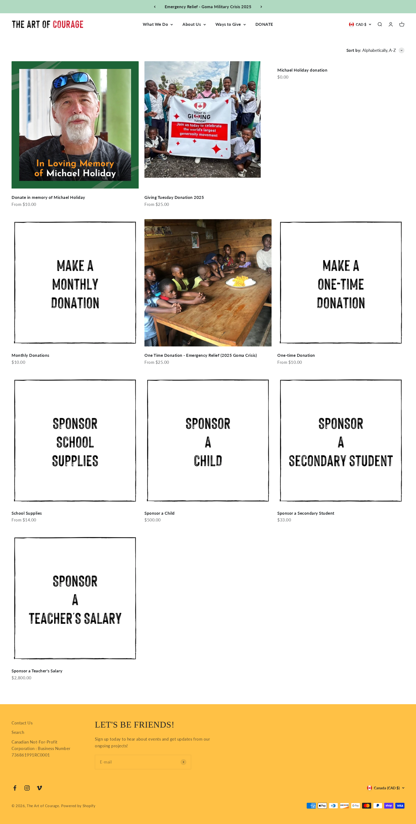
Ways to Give (228, 24)
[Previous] (155, 6)
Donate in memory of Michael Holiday (48, 197)
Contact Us (22, 722)
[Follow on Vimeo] (39, 788)
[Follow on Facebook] (15, 788)
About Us (191, 24)
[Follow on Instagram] (27, 788)
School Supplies (27, 513)
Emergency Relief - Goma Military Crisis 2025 (208, 6)
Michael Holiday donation (302, 70)
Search (18, 732)
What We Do (155, 24)
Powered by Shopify (78, 806)
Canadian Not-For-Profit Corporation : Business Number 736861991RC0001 (41, 748)
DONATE (264, 24)
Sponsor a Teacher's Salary (37, 670)
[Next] (261, 6)
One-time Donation (296, 355)
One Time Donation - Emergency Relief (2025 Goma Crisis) (200, 355)
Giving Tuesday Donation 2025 (174, 197)
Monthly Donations (30, 355)
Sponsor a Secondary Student (305, 513)
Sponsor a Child (159, 513)
